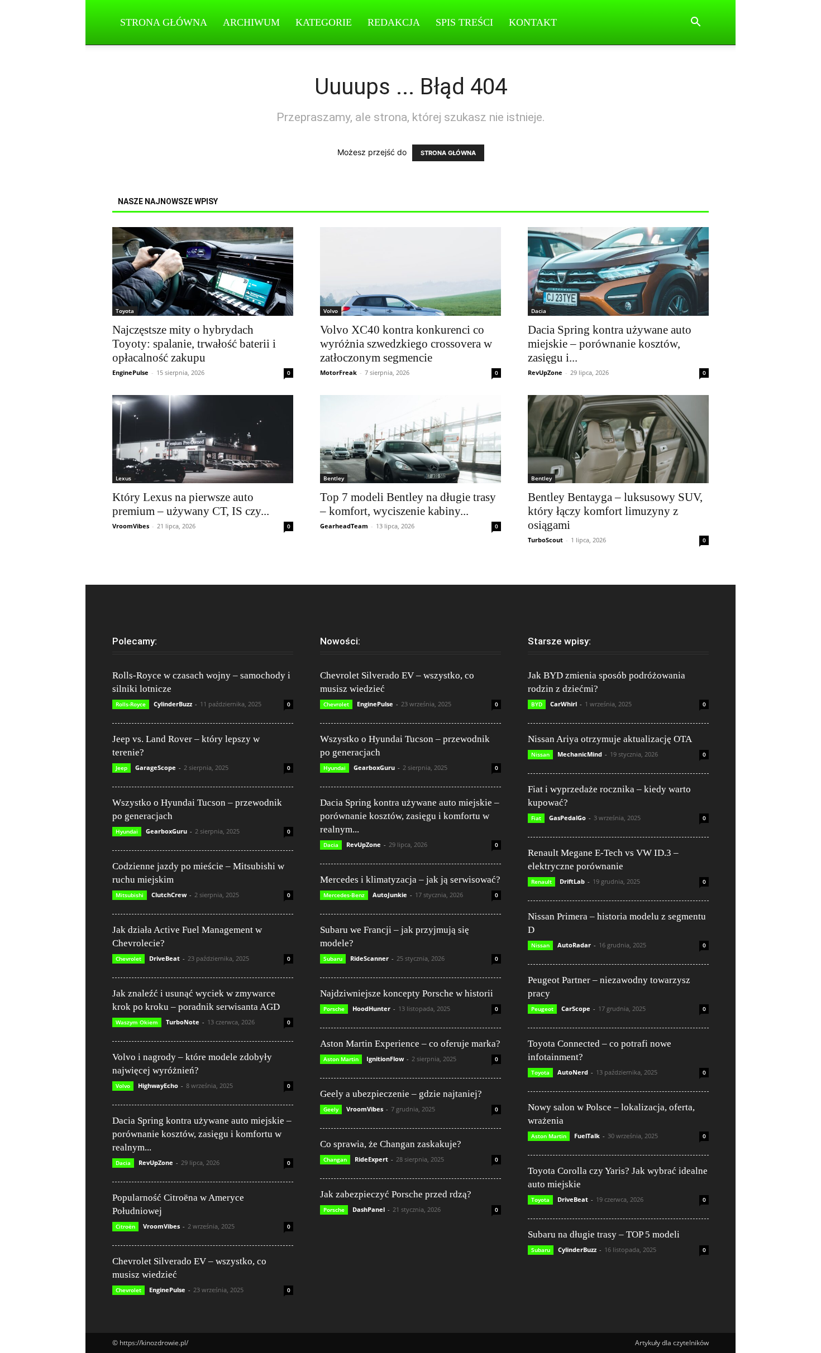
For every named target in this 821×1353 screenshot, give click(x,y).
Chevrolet (128, 958)
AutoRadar (574, 945)
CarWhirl (563, 704)
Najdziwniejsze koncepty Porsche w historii (406, 993)
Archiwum (251, 22)
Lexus (123, 478)
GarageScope (155, 767)
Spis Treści (464, 22)
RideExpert (371, 1159)
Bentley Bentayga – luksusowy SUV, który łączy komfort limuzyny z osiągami (615, 511)
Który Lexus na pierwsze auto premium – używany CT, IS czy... (190, 504)
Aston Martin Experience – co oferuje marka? (410, 1043)
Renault (541, 881)
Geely (330, 1109)
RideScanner (369, 958)
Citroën (125, 1226)
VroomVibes (130, 526)
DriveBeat (164, 958)
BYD (536, 704)
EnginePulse (130, 372)
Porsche (334, 1009)
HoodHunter (371, 1008)
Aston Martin (341, 1059)
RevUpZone (545, 372)
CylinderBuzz (173, 704)
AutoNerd (572, 1072)
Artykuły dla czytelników (672, 1342)
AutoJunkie (390, 894)
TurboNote (182, 1022)
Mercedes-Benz (344, 895)
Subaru (332, 958)
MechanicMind (579, 754)
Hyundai (127, 831)
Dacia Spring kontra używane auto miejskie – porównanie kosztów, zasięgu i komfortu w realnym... (202, 1134)
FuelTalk (587, 1135)
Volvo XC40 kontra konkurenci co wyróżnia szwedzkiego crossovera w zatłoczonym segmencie (406, 343)
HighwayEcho (158, 1085)
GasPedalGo (567, 817)
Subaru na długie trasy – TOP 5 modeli (604, 1234)
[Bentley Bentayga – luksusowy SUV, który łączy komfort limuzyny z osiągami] (618, 439)
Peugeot (542, 1009)
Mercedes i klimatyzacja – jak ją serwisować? (410, 879)
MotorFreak (338, 372)
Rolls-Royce (131, 704)
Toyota (125, 311)
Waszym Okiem (137, 1022)
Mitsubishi (130, 895)
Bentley (333, 478)
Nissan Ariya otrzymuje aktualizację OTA (610, 739)
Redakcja (393, 22)
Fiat (536, 818)
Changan (335, 1159)
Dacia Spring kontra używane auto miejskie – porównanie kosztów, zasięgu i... (609, 343)
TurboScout (545, 540)
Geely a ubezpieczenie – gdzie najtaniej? (401, 1094)
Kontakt (533, 22)
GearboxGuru (166, 831)
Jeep (121, 768)
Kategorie (323, 22)
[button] (695, 23)
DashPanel (368, 1209)
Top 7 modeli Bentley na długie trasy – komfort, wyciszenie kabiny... (408, 504)
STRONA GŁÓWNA (448, 153)
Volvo (330, 311)
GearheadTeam (344, 526)
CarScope (575, 1008)
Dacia (538, 311)
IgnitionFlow (385, 1059)
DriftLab (572, 881)
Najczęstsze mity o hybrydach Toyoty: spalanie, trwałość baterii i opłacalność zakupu (194, 343)
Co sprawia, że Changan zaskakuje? (390, 1144)
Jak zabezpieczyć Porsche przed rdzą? (395, 1194)
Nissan (540, 754)
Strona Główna (163, 22)
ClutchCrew (169, 894)
